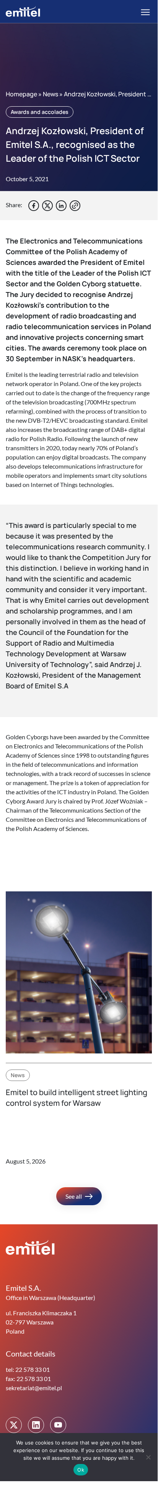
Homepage (21, 94)
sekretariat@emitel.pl (34, 1387)
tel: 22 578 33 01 (28, 1369)
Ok (80, 1470)
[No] (148, 1457)
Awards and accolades (39, 111)
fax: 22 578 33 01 (28, 1378)
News (50, 94)
